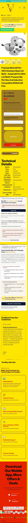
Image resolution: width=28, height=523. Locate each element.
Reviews (15, 153)
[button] (3, 7)
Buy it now (13, 145)
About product (7, 153)
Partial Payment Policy (14, 240)
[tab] (7, 153)
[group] (7, 61)
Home (4, 15)
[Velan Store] (11, 7)
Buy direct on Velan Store (14, 303)
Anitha (4, 352)
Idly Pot (8, 15)
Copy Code (13, 210)
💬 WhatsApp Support (7, 29)
